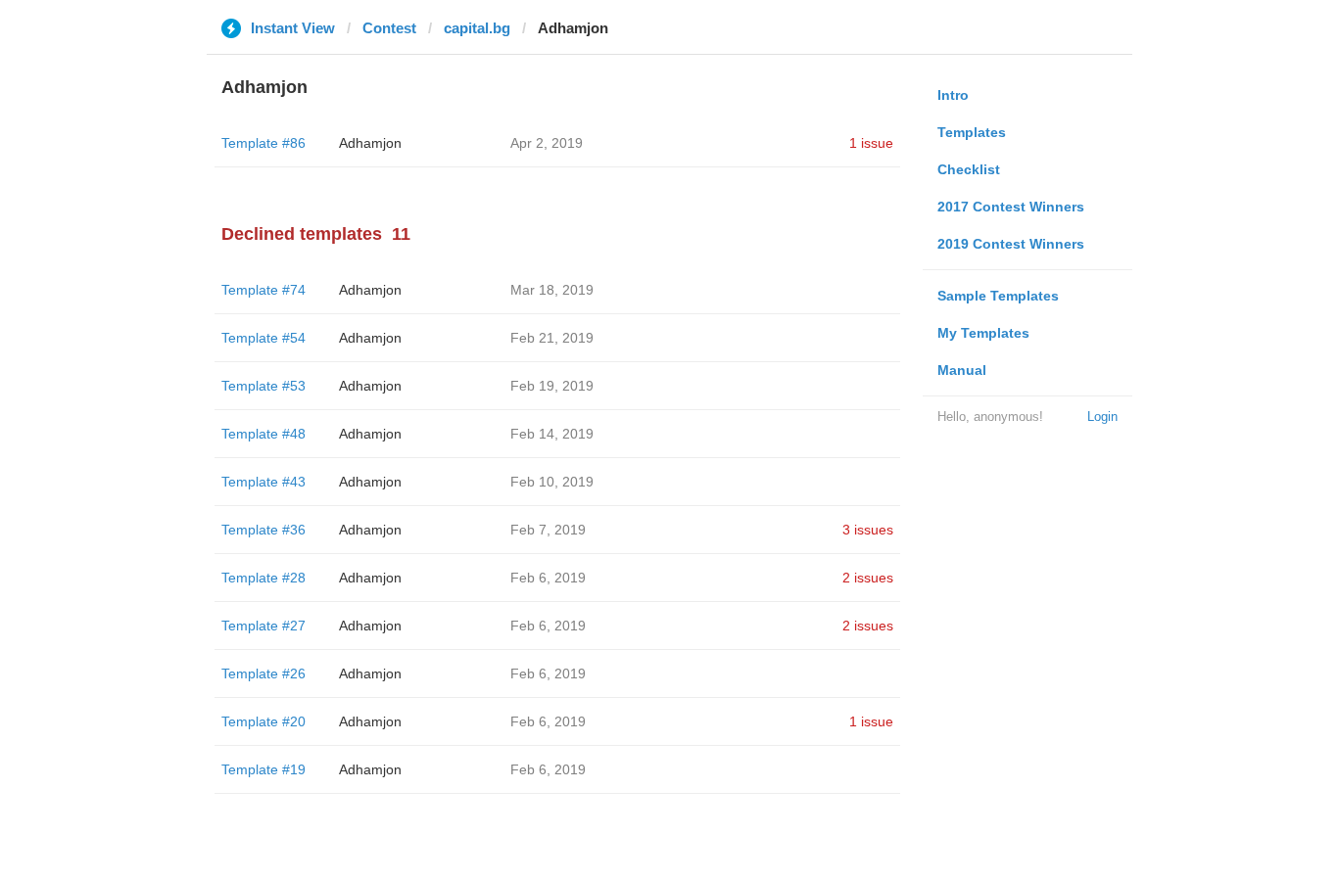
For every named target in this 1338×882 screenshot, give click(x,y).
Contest (389, 28)
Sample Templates (998, 295)
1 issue (871, 143)
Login (1102, 416)
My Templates (983, 333)
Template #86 (263, 143)
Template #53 (263, 386)
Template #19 (263, 769)
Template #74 (263, 290)
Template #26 (263, 673)
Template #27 (263, 625)
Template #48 (263, 433)
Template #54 (263, 338)
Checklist (968, 169)
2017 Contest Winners (1010, 206)
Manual (961, 370)
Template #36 (263, 529)
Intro (953, 95)
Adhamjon (370, 143)
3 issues (867, 529)
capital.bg (477, 28)
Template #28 (263, 577)
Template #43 (263, 481)
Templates (971, 132)
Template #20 (263, 721)
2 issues (867, 577)
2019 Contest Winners (1010, 244)
